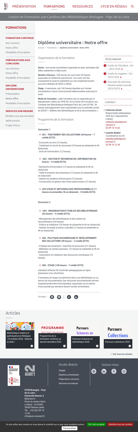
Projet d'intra (13, 125)
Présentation (24, 6)
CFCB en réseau (114, 6)
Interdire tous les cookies (120, 424)
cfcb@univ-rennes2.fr (35, 416)
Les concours (12, 68)
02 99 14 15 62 (113, 128)
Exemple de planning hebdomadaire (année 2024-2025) (120, 85)
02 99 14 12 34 (113, 144)
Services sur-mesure (68, 383)
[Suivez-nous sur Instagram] (125, 370)
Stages (62, 370)
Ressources (83, 6)
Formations (54, 6)
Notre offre (12, 47)
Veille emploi (13, 120)
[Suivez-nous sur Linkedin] (105, 370)
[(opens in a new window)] (95, 370)
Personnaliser (69, 428)
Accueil (41, 48)
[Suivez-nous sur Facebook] (115, 370)
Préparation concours (69, 379)
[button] (132, 6)
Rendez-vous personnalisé (20, 115)
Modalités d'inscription (18, 52)
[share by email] (59, 297)
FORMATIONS (16, 27)
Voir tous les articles (122, 354)
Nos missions (13, 43)
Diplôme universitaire (69, 374)
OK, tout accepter (96, 424)
